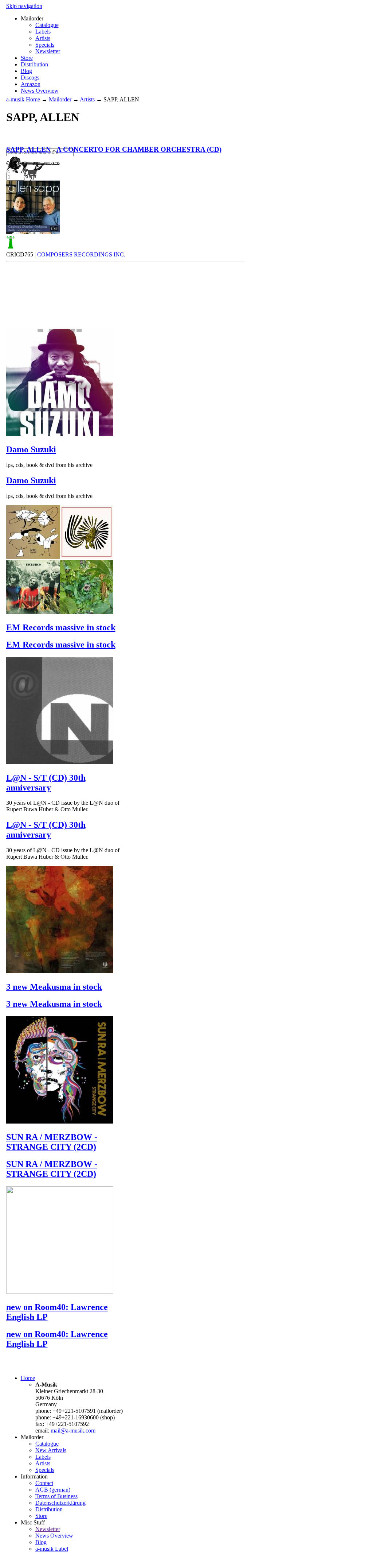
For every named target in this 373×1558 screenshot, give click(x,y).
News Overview (40, 91)
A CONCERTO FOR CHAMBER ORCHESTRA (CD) (138, 149)
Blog (26, 71)
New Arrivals (50, 1450)
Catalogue (47, 25)
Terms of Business (56, 1496)
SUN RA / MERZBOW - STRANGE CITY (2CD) (51, 1142)
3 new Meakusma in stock (54, 986)
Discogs (30, 77)
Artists (42, 38)
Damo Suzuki (31, 449)
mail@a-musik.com (73, 1430)
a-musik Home (23, 99)
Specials (44, 45)
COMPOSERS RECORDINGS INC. (81, 254)
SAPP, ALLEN (28, 149)
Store (27, 58)
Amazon (30, 84)
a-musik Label (51, 1549)
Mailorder (60, 99)
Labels (43, 31)
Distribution (34, 64)
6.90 (12, 163)
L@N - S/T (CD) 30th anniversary (46, 782)
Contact (44, 1483)
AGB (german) (52, 1490)
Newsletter (47, 51)
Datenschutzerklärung (60, 1503)
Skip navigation (24, 6)
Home (28, 1378)
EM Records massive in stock (60, 627)
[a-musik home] (111, 145)
